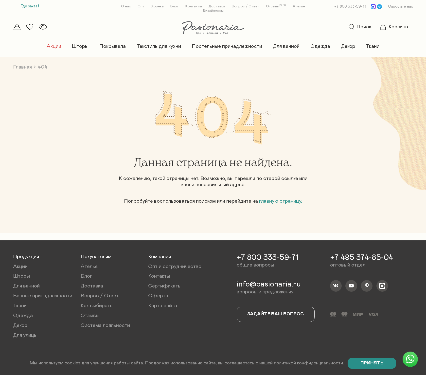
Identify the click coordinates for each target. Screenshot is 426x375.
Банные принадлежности (42, 295)
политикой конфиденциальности (308, 363)
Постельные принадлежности (227, 46)
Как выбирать (96, 305)
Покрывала (112, 46)
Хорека (157, 6)
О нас (126, 6)
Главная (22, 67)
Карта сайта (162, 305)
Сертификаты (164, 285)
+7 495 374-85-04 (361, 258)
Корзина (398, 26)
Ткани (372, 46)
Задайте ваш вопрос (275, 314)
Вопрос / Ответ (245, 6)
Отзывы (276, 6)
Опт (141, 6)
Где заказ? (30, 6)
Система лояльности (105, 325)
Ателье (299, 6)
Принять (372, 363)
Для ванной (286, 46)
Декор (348, 46)
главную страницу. (280, 201)
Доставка (217, 6)
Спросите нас (400, 6)
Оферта (158, 295)
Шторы (80, 46)
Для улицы (25, 335)
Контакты (193, 6)
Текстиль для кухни (159, 46)
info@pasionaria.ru (269, 284)
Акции (54, 46)
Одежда (320, 46)
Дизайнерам (213, 10)
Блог (174, 6)
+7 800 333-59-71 (350, 6)
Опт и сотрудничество (174, 266)
